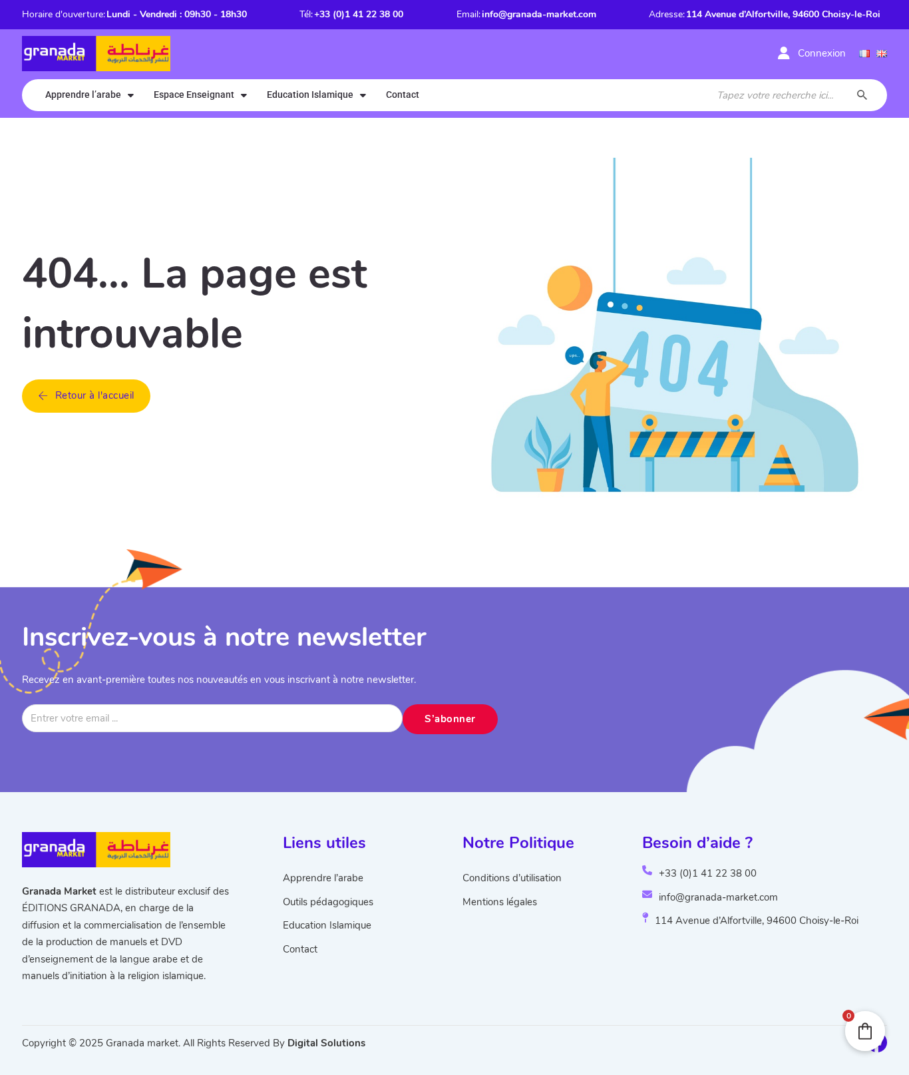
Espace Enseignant (194, 94)
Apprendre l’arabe (83, 94)
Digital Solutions (326, 1043)
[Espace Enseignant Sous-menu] (244, 95)
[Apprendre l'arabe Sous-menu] (131, 95)
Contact (402, 94)
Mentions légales (499, 902)
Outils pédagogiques (328, 902)
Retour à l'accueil (94, 395)
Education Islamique (310, 94)
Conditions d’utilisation (512, 878)
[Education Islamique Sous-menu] (363, 95)
